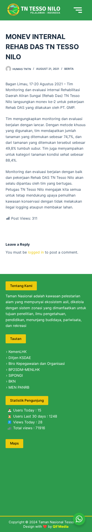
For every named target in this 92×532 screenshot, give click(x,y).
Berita (69, 68)
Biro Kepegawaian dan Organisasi (36, 363)
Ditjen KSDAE (19, 357)
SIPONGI (15, 375)
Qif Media (61, 526)
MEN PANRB (18, 387)
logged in (36, 252)
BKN (12, 381)
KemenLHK (17, 351)
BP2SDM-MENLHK (24, 369)
